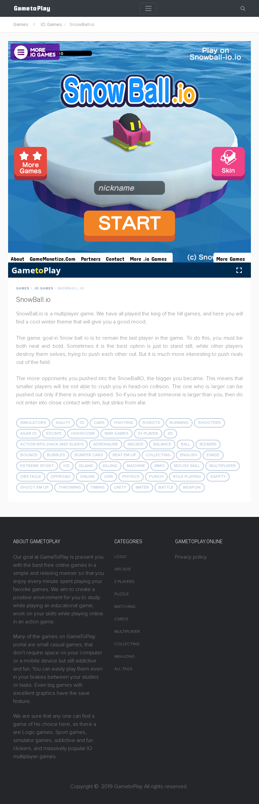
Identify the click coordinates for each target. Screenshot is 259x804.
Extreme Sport (37, 465)
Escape (54, 433)
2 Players (124, 581)
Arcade (135, 444)
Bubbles (56, 455)
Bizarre (208, 444)
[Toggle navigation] (148, 8)
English (188, 455)
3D (170, 433)
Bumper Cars (89, 455)
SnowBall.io (70, 288)
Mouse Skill (187, 465)
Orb (108, 476)
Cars (99, 422)
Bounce (28, 455)
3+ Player (148, 433)
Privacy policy (191, 557)
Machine (136, 465)
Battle (166, 487)
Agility (63, 422)
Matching (125, 606)
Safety (218, 476)
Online (87, 476)
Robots (151, 422)
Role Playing (187, 476)
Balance (162, 444)
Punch (156, 476)
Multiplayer (222, 465)
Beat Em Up (124, 455)
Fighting (123, 422)
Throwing (69, 487)
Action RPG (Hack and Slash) (52, 444)
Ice (66, 465)
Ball (185, 444)
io (82, 422)
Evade (213, 455)
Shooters (209, 422)
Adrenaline (105, 444)
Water (142, 487)
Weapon (192, 487)
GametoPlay (128, 786)
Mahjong (124, 656)
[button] (243, 8)
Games (20, 24)
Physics (131, 476)
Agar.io (28, 433)
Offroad (60, 476)
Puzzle (121, 594)
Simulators (33, 422)
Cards (121, 619)
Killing (110, 465)
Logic (120, 556)
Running (179, 422)
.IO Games (51, 24)
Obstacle (30, 476)
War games (116, 433)
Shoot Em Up (34, 487)
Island (86, 465)
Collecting (158, 455)
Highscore (83, 433)
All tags (123, 669)
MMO (159, 465)
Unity (120, 487)
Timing (97, 487)
